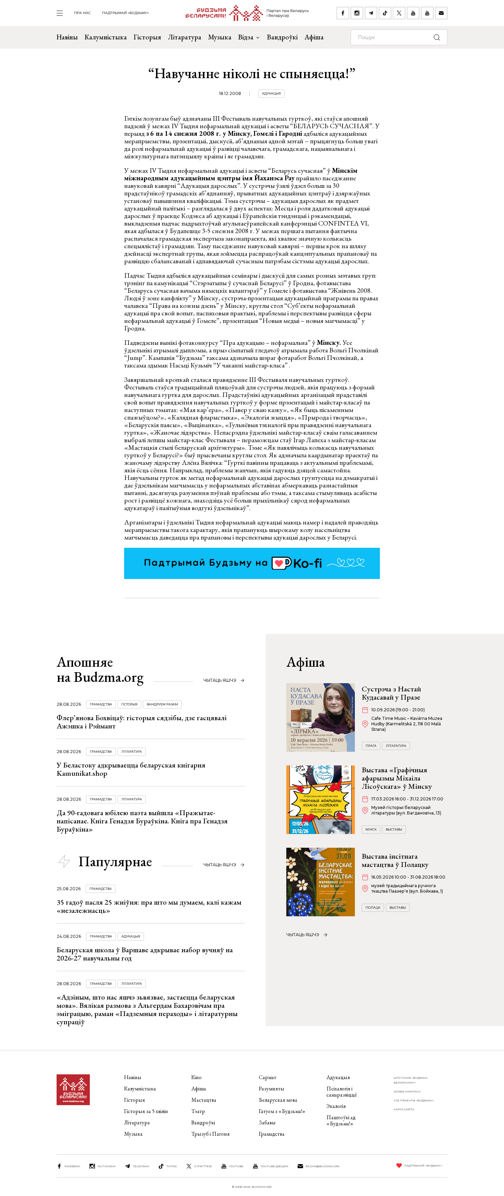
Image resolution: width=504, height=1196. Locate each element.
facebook (72, 1166)
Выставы (394, 829)
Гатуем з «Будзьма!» (282, 1111)
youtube (236, 1166)
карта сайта (404, 1109)
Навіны (67, 37)
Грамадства (101, 704)
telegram (141, 1166)
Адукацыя (271, 93)
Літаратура (184, 37)
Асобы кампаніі (407, 1091)
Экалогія (336, 1106)
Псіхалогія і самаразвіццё (341, 1091)
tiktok (171, 1166)
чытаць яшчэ (219, 680)
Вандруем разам (162, 704)
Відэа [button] (245, 37)
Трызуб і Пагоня (210, 1133)
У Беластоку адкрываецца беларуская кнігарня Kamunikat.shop (131, 769)
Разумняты (271, 1088)
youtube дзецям (274, 1166)
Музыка (219, 37)
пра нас (82, 13)
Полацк (372, 907)
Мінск (370, 829)
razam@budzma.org (322, 1166)
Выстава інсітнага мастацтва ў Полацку (395, 860)
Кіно (196, 1077)
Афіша (314, 37)
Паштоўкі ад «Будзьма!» (341, 1120)
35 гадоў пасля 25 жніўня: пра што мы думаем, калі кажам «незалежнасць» (149, 906)
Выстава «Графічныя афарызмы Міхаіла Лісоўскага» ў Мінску (397, 778)
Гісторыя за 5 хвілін (146, 1111)
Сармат (267, 1077)
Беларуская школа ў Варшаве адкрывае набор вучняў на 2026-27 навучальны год (145, 954)
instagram (106, 1166)
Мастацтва (203, 1099)
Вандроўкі (282, 37)
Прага (370, 746)
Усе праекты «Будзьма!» (414, 1100)
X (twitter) (203, 1166)
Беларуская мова (278, 1099)
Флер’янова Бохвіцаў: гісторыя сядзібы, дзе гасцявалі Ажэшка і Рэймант (142, 722)
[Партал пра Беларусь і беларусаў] (243, 13)
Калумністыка (106, 37)
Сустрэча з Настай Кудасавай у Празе (391, 693)
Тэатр (198, 1111)
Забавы (267, 1122)
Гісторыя (147, 37)
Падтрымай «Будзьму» (125, 13)
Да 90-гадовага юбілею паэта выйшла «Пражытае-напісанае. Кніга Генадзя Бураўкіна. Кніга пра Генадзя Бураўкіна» (142, 821)
